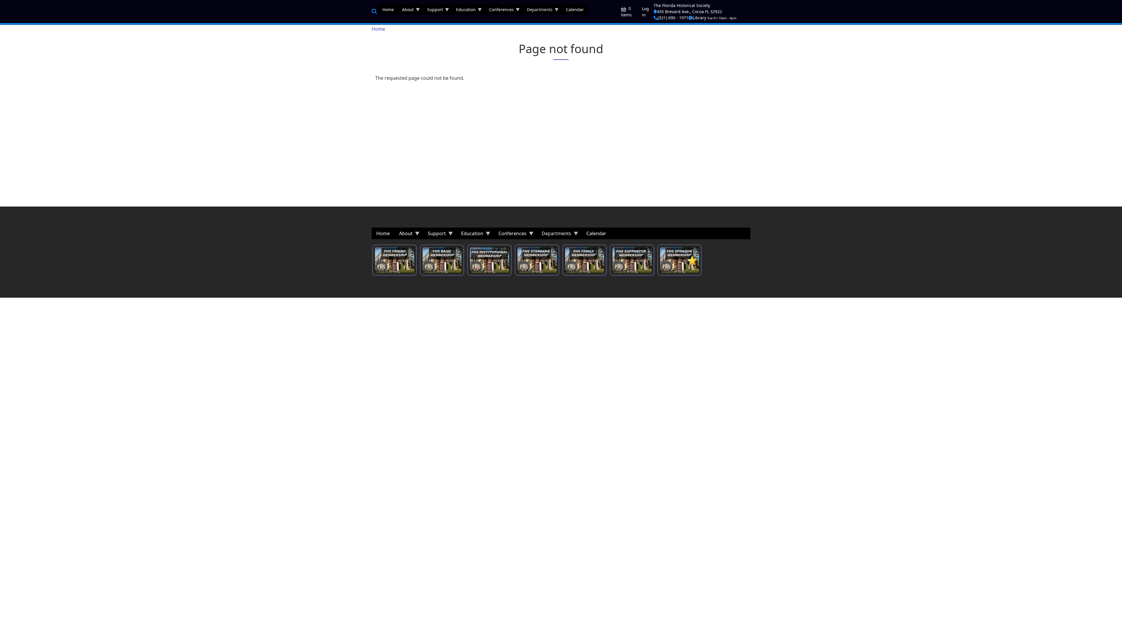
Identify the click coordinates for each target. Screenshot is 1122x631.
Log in (645, 12)
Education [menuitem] (464, 11)
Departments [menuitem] (538, 11)
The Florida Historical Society (682, 5)
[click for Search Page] (374, 11)
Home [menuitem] (388, 9)
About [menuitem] (406, 11)
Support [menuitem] (433, 11)
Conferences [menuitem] (499, 11)
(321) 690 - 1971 (673, 17)
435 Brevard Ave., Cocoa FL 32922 (689, 11)
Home (378, 29)
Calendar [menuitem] (575, 9)
